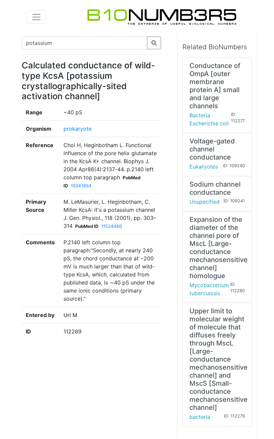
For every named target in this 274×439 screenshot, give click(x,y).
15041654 (81, 185)
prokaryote (77, 128)
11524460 (111, 226)
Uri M (70, 315)
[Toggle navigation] (36, 17)
